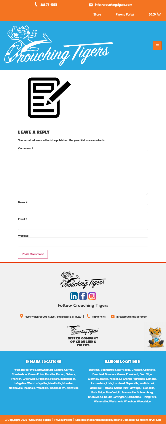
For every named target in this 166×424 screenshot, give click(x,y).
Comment (25, 148)
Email (22, 219)
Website (23, 235)
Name (23, 202)
